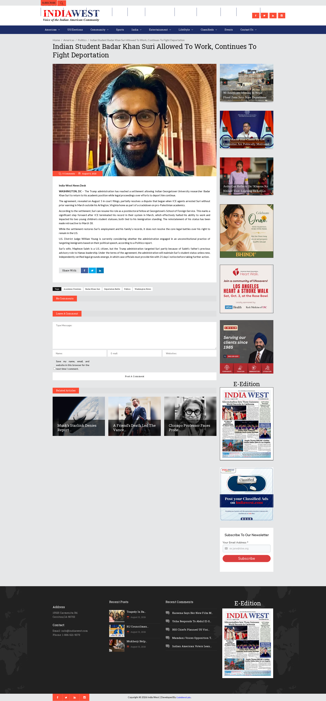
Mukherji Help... (137, 641)
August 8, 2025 (89, 173)
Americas (68, 40)
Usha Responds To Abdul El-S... (191, 621)
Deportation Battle (112, 289)
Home (56, 40)
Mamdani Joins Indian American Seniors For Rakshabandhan (243, 95)
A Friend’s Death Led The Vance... (134, 427)
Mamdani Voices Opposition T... (192, 638)
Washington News (143, 289)
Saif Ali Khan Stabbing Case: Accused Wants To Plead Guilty (243, 189)
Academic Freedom (72, 289)
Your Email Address (235, 542)
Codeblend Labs (183, 697)
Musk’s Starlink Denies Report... (76, 427)
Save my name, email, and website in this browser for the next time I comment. (72, 365)
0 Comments (68, 173)
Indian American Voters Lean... (192, 646)
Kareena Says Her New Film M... (192, 613)
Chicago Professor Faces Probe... (189, 427)
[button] (246, 82)
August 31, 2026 (138, 617)
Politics (82, 40)
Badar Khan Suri (92, 289)
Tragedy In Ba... (136, 611)
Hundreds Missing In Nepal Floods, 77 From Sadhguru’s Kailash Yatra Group (245, 139)
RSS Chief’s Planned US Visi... (191, 629)
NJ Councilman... (138, 626)
